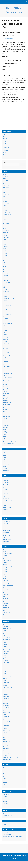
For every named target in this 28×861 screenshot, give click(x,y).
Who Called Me (6, 838)
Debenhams (6, 253)
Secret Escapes (6, 730)
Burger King (6, 478)
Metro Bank (6, 584)
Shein (4, 390)
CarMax (5, 644)
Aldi (4, 134)
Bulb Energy (6, 523)
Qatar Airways (6, 721)
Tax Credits (6, 470)
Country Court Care (7, 815)
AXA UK (5, 201)
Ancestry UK (6, 794)
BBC (4, 452)
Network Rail (6, 709)
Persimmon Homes (8, 364)
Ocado (4, 357)
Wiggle (4, 431)
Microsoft (5, 338)
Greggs (5, 491)
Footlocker (5, 280)
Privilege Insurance (7, 377)
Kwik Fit (5, 693)
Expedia (5, 666)
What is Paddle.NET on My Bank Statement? (14, 836)
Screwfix (5, 384)
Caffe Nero (5, 480)
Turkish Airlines (6, 748)
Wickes (4, 429)
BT (4, 768)
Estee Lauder (6, 273)
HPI (4, 684)
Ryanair (5, 727)
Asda (4, 136)
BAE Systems (6, 203)
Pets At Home (6, 366)
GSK (4, 295)
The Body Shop (7, 402)
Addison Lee (6, 626)
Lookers (5, 330)
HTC (4, 771)
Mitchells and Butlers (8, 500)
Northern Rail (6, 714)
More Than (6, 587)
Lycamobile (6, 775)
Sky (4, 780)
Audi (4, 635)
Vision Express (6, 425)
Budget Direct (6, 557)
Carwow (5, 642)
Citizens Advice (6, 454)
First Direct (5, 573)
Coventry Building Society (9, 566)
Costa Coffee (6, 482)
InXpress (5, 685)
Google (5, 289)
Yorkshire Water (7, 539)
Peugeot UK (6, 716)
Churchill (5, 562)
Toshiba (5, 413)
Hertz (4, 680)
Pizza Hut (5, 502)
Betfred (5, 216)
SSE (4, 537)
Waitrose (5, 156)
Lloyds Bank (6, 580)
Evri (4, 664)
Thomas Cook (6, 741)
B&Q (4, 217)
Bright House (6, 234)
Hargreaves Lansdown (8, 298)
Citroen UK (5, 653)
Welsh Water (6, 541)
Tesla (4, 736)
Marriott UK (6, 696)
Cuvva (4, 655)
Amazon (5, 183)
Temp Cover (6, 607)
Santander (5, 598)
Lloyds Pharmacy (7, 329)
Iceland (5, 143)
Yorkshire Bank (6, 616)
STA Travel (5, 734)
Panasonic (5, 361)
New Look (5, 348)
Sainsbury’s (5, 152)
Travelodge (6, 745)
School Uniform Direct (8, 443)
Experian (5, 571)
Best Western (6, 637)
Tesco (4, 154)
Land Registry (6, 464)
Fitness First (6, 278)
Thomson (5, 739)
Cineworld (5, 246)
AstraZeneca (6, 813)
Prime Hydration (7, 507)
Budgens (5, 755)
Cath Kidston (6, 241)
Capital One (6, 558)
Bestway (5, 138)
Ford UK (5, 678)
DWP (4, 457)
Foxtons (5, 824)
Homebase (5, 304)
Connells (5, 564)
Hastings (5, 578)
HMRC (4, 461)
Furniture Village (7, 282)
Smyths (5, 391)
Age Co (5, 551)
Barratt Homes (6, 209)
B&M (4, 205)
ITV (4, 805)
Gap (4, 286)
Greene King (6, 489)
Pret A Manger (6, 504)
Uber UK (5, 750)
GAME (4, 284)
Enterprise (5, 660)
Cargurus (5, 646)
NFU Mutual (6, 352)
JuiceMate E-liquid (7, 323)
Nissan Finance (6, 712)
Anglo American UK (7, 185)
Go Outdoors (6, 291)
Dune (4, 266)
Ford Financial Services (8, 676)
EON (4, 528)
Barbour (5, 207)
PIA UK (4, 718)
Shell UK (5, 732)
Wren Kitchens (6, 433)
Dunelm (5, 268)
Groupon (5, 293)
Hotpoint (5, 309)
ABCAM (5, 174)
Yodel (4, 436)
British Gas (5, 527)
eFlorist (5, 799)
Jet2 (4, 689)
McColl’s (5, 336)
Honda (4, 307)
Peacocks (5, 150)
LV (3, 582)
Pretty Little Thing (7, 373)
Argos (4, 192)
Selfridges (5, 386)
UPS (4, 420)
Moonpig (5, 341)
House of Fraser (7, 311)
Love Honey (6, 332)
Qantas (5, 719)
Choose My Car (7, 650)
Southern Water (7, 536)
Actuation (5, 176)
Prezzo (4, 505)
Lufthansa (5, 694)
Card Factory (6, 237)
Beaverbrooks (6, 212)
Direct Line (5, 567)
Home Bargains (7, 305)
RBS (4, 593)
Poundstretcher (7, 372)
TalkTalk (5, 782)
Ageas (4, 630)
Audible (5, 796)
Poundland (5, 370)
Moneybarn (6, 705)
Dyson (4, 269)
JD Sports (5, 318)
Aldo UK (5, 182)
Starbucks (5, 509)
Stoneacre (5, 395)
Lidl (4, 145)
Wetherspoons (6, 513)
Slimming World (7, 388)
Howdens (5, 312)
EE (3, 769)
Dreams (5, 264)
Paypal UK (5, 589)
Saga (4, 596)
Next (4, 350)
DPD (4, 262)
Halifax (4, 575)
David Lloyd (6, 252)
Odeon (4, 359)
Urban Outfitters (7, 422)
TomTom (5, 411)
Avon (4, 200)
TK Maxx (5, 409)
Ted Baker (5, 400)
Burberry (5, 235)
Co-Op (4, 141)
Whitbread (5, 427)
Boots (4, 226)
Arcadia (5, 191)
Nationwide (6, 347)
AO (4, 189)
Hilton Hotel (6, 682)
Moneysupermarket (8, 585)
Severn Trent (6, 534)
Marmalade (6, 698)
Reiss (4, 379)
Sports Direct (6, 393)
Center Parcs (6, 651)
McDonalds (6, 498)
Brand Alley (6, 230)
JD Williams (6, 320)
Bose (4, 228)
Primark (5, 375)
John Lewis (5, 321)
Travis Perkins (6, 416)
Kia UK (4, 691)
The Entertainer (7, 404)
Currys (4, 250)
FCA (4, 459)
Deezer (5, 257)
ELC (4, 271)
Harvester (5, 493)
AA (3, 624)
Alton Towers (6, 632)
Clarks (4, 244)
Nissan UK (5, 710)
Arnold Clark (6, 194)
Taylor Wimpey (6, 398)
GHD (4, 287)
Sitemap (14, 858)
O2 (4, 776)
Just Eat (5, 495)
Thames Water (6, 530)
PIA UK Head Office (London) (10, 440)
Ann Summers (6, 187)
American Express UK (8, 553)
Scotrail (5, 728)
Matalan (5, 334)
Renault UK (6, 725)
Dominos (5, 486)
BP (4, 525)
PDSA (4, 363)
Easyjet (5, 657)
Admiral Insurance (7, 628)
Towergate (5, 609)
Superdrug (5, 397)
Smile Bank (6, 603)
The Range (5, 406)
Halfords (5, 296)
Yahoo (4, 434)
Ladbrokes (5, 325)
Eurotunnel (5, 752)
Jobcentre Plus (6, 463)
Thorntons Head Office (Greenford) (11, 441)
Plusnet (5, 778)
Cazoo (4, 648)
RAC (4, 723)
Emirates (5, 658)
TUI (4, 746)
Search (4, 162)
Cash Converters (7, 560)
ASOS (4, 196)
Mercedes (5, 702)
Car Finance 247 (7, 641)
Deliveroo (5, 484)
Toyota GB (5, 743)
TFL (4, 737)
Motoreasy (5, 703)
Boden (4, 221)
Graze (4, 487)
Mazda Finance (6, 700)
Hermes (5, 302)
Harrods (5, 300)
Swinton (5, 605)
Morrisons (5, 149)
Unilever (5, 418)
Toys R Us (5, 415)
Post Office (6, 368)
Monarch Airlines (7, 754)
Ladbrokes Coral (7, 327)
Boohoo (5, 225)
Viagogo (5, 424)
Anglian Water (6, 521)
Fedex (4, 277)
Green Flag (5, 675)
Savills (4, 382)
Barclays (5, 555)
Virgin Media (6, 784)
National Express (7, 707)
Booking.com (6, 798)
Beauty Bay (6, 210)
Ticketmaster (6, 407)
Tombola (5, 801)
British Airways (6, 639)
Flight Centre (6, 671)
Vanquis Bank (6, 612)
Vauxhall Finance (7, 759)
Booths (5, 140)
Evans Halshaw (6, 662)
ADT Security (6, 180)
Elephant (5, 569)
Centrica (5, 243)
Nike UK (5, 354)
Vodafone (5, 785)
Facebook (5, 275)
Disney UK (5, 261)
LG (3, 773)
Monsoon (5, 339)
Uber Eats (5, 803)
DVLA (4, 455)
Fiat (4, 669)
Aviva (4, 198)
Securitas (5, 468)
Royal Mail (5, 594)
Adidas (4, 178)
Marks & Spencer (7, 147)
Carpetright (6, 239)
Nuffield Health (6, 355)
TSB (4, 610)
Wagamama (6, 511)
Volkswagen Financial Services (10, 757)
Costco (5, 248)
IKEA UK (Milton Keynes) (9, 314)
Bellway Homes (7, 214)
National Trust (6, 345)
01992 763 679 (9, 39)
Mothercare (6, 343)
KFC (4, 496)
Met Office (5, 466)
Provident (5, 591)
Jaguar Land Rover (7, 687)
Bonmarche (6, 223)
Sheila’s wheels (6, 600)
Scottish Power (6, 532)
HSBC (4, 576)
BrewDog (5, 232)
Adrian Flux (5, 550)
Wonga (5, 614)
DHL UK (5, 259)
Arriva (4, 633)
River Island (6, 381)
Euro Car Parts (6, 667)
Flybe (4, 673)
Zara (4, 438)
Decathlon (5, 255)
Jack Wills (5, 316)
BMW (4, 219)
